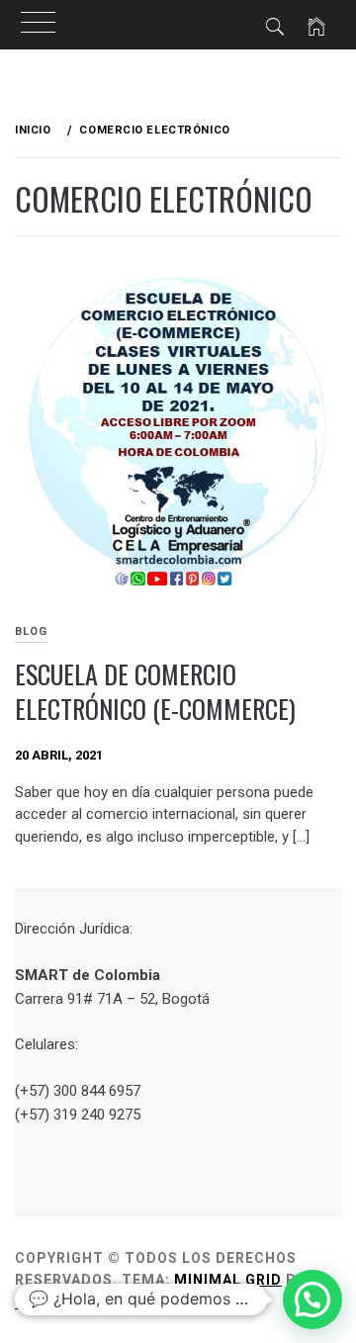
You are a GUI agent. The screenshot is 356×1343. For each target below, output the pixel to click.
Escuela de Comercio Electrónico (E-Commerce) (155, 691)
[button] (312, 1299)
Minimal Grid (228, 1280)
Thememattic (72, 1302)
